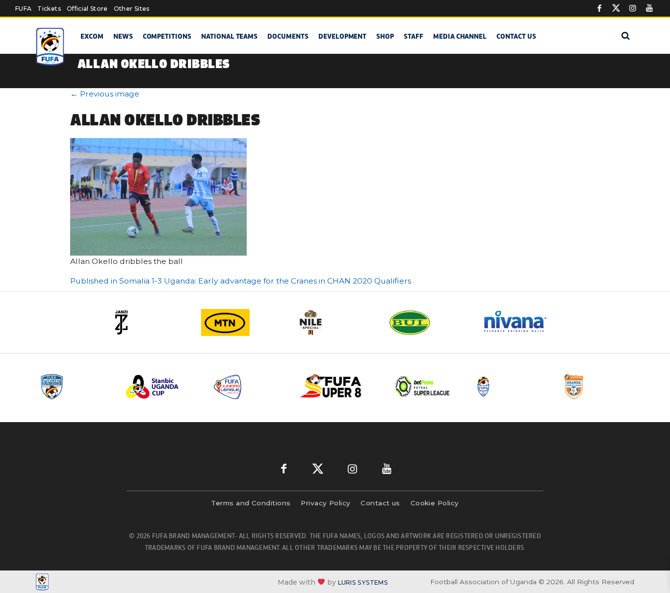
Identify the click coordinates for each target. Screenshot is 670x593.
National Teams (229, 36)
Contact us (516, 36)
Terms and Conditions (250, 503)
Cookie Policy (435, 503)
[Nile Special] (335, 322)
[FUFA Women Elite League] (74, 386)
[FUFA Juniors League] (249, 386)
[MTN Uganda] (242, 322)
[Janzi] (148, 322)
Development (342, 36)
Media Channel (460, 36)
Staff (413, 36)
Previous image (104, 93)
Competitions (167, 36)
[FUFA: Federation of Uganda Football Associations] (52, 47)
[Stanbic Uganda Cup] (162, 386)
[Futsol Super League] (424, 386)
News (123, 36)
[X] (616, 8)
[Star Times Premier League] (598, 386)
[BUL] (428, 322)
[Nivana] (521, 322)
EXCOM (91, 36)
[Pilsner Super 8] (336, 386)
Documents (288, 36)
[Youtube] (649, 8)
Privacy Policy (325, 503)
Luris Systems (363, 582)
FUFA (23, 8)
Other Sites (132, 8)
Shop (385, 36)
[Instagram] (633, 8)
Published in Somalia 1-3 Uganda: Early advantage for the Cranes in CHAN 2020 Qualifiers (240, 280)
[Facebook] (599, 8)
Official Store (87, 8)
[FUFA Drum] (511, 386)
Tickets (48, 8)
